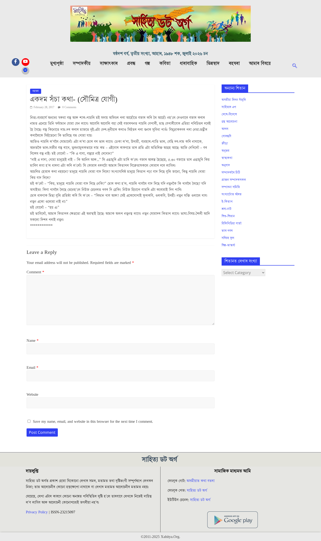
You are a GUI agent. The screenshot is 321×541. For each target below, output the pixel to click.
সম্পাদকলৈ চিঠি (231, 172)
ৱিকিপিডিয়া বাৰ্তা (232, 223)
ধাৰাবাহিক (188, 63)
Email (32, 367)
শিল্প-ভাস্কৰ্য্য (228, 245)
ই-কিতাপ (227, 201)
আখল (225, 129)
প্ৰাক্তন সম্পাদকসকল (234, 180)
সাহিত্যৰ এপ (229, 107)
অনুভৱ (225, 151)
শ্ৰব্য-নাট (226, 209)
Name (33, 340)
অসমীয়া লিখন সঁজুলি (234, 100)
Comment (35, 272)
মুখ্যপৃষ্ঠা (56, 63)
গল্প (147, 63)
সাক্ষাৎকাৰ (109, 63)
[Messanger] (25, 71)
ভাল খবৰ (227, 231)
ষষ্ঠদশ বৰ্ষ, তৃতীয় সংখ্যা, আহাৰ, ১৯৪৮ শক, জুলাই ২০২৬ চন (160, 54)
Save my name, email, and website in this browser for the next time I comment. (93, 421)
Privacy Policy (37, 512)
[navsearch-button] (297, 66)
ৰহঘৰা (234, 63)
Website (32, 394)
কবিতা (164, 63)
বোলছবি (226, 136)
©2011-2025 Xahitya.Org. (160, 536)
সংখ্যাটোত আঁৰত (232, 194)
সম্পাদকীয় (81, 63)
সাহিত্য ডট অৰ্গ (197, 490)
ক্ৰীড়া (225, 143)
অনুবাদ (226, 165)
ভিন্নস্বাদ (213, 63)
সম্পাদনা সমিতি (231, 187)
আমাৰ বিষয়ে (260, 63)
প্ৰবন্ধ (131, 63)
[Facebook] (16, 62)
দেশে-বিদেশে (229, 114)
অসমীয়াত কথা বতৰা (201, 481)
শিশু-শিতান (228, 216)
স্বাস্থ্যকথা (227, 158)
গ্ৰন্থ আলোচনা (229, 121)
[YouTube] (25, 62)
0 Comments (69, 107)
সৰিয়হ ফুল (228, 238)
